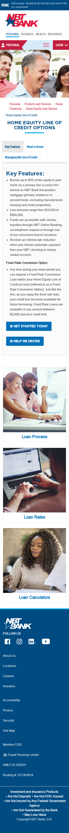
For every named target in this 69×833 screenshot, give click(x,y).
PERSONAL (12, 34)
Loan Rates (34, 517)
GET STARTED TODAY (30, 326)
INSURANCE (55, 34)
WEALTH (41, 34)
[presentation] (12, 146)
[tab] (13, 146)
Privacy (8, 710)
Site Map (9, 730)
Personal (15, 104)
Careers (8, 676)
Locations (9, 666)
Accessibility (11, 700)
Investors (9, 686)
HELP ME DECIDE (26, 341)
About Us (9, 655)
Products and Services (38, 104)
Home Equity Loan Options (42, 108)
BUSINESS (27, 34)
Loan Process (34, 436)
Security (8, 720)
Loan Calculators (34, 597)
